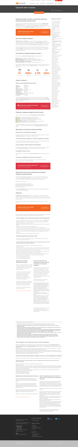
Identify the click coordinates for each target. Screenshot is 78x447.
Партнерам (34, 425)
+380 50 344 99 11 (38, 0)
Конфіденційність (21, 442)
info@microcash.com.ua (19, 431)
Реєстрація (60, 0)
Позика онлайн (34, 426)
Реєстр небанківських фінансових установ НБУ (23, 290)
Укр (53, 0)
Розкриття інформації (35, 420)
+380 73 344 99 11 (49, 0)
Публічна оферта (34, 435)
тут (24, 288)
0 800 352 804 (32, 0)
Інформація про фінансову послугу (37, 436)
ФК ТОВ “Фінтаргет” (27, 443)
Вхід (56, 0)
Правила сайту (17, 442)
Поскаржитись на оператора (36, 427)
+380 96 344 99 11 (44, 0)
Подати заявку (39, 12)
